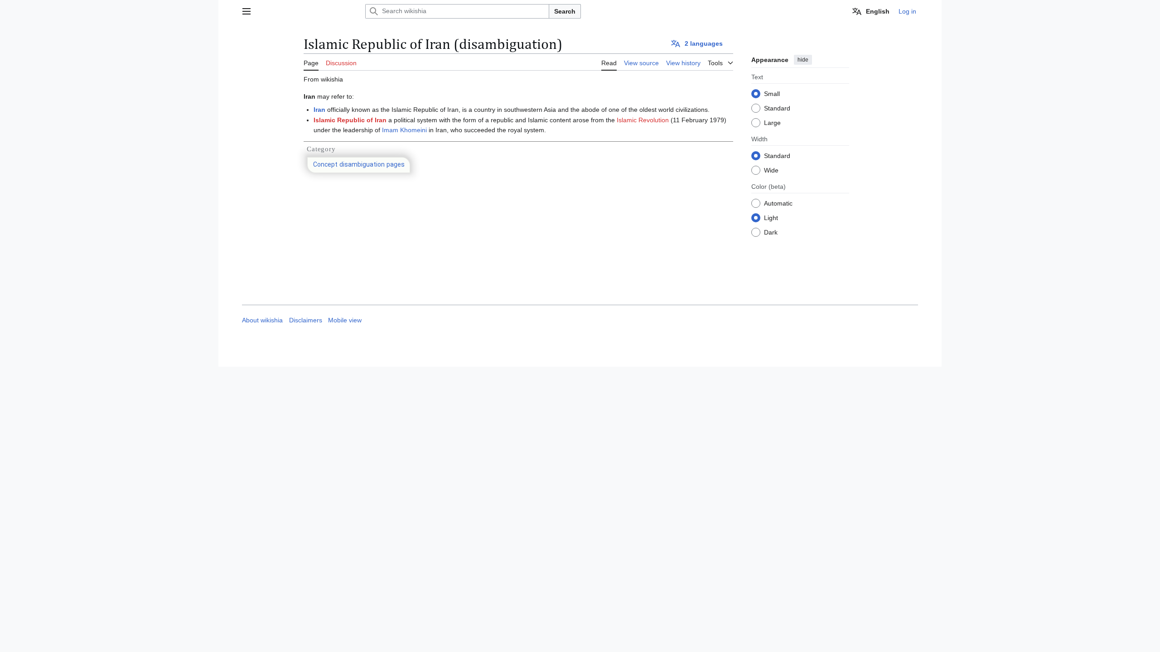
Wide (771, 170)
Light (771, 217)
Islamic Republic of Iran (350, 120)
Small (772, 93)
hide (803, 60)
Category (321, 149)
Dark (771, 232)
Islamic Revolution (643, 120)
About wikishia (262, 320)
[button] (246, 11)
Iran (319, 109)
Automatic (778, 203)
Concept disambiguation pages (359, 165)
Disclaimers (305, 320)
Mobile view (345, 320)
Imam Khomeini (404, 130)
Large (772, 122)
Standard (777, 108)
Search (564, 11)
